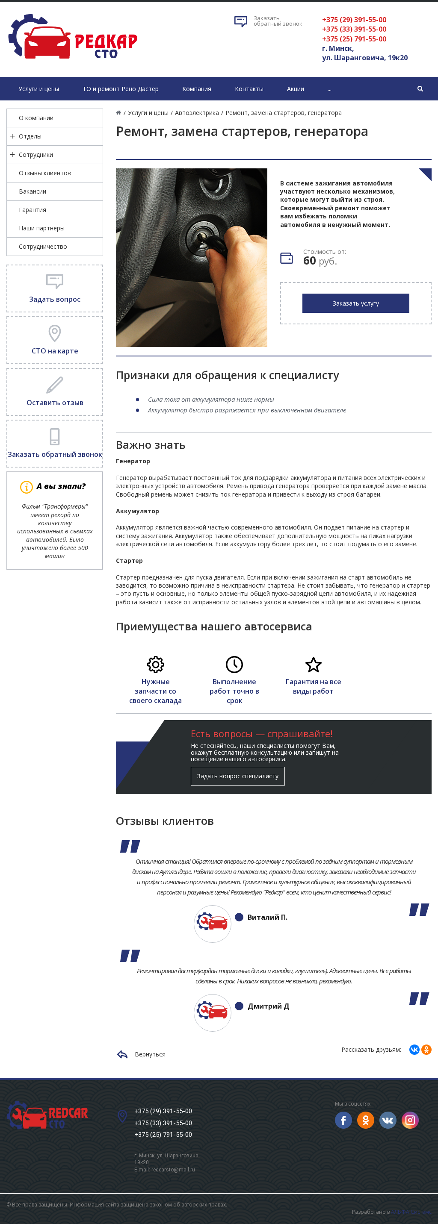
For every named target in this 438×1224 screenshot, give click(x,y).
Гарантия (32, 210)
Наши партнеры (42, 228)
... (329, 89)
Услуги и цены (38, 89)
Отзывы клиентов (45, 173)
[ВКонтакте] (414, 1050)
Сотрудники (36, 154)
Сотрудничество (43, 246)
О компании (36, 118)
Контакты (249, 89)
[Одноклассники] (426, 1050)
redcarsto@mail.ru (173, 1170)
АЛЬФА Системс (411, 1211)
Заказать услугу (356, 303)
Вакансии (32, 191)
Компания (196, 89)
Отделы (30, 136)
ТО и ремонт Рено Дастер (121, 89)
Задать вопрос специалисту (237, 776)
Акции (295, 89)
